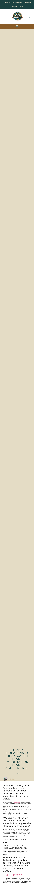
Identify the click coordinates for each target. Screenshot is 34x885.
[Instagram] (29, 17)
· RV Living (20, 6)
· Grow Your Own (7, 2)
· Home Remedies (18, 2)
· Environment (28, 2)
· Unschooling (14, 6)
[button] (3, 16)
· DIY (13, 2)
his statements (16, 802)
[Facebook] (29, 14)
